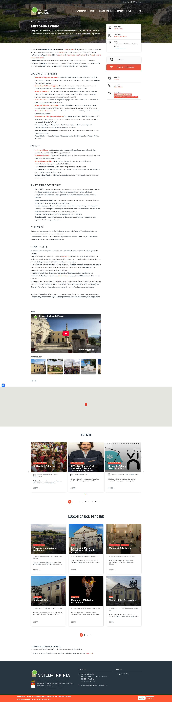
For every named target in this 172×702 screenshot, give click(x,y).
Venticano (40, 58)
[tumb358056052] (72, 366)
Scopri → (36, 488)
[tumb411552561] (88, 366)
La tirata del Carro (41, 150)
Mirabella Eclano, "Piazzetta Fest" (80, 467)
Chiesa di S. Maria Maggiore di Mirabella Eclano (83, 550)
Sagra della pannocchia (43, 161)
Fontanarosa (60, 55)
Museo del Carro (42, 600)
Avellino (61, 52)
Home (32, 21)
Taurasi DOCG (128, 94)
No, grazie (149, 698)
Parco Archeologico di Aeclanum (46, 77)
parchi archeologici (120, 97)
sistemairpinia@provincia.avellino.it (94, 685)
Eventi (93, 11)
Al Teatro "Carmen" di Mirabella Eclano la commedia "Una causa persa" (45, 469)
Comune (116, 79)
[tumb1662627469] (38, 366)
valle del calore (118, 94)
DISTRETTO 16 (118, 29)
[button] (85, 494)
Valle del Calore (70, 49)
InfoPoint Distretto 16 (120, 36)
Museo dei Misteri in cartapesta (82, 601)
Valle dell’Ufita (66, 256)
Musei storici (125, 545)
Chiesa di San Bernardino (122, 600)
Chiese (73, 545)
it (140, 2)
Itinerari (110, 11)
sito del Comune (62, 276)
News (128, 11)
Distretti (120, 11)
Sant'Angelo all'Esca (82, 55)
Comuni (102, 11)
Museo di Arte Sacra (120, 548)
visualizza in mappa (120, 49)
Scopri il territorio (79, 11)
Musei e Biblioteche (114, 545)
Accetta (141, 698)
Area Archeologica (39, 545)
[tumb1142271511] (55, 366)
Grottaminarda (70, 55)
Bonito (48, 55)
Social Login (119, 2)
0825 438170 (118, 87)
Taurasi (92, 55)
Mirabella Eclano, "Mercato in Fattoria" (123, 467)
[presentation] (28, 471)
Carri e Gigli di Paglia (132, 97)
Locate (3, 385)
